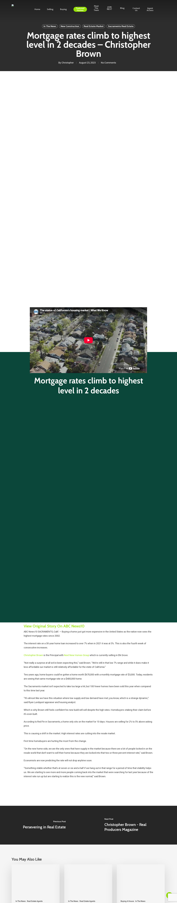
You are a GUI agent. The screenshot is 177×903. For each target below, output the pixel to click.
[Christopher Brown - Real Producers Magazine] (132, 825)
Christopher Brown (33, 655)
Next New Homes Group (76, 655)
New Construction (70, 26)
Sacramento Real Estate (120, 26)
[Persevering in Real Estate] (44, 825)
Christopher (68, 62)
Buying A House (127, 901)
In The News (50, 26)
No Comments (108, 62)
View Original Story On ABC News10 (54, 626)
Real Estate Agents (35, 901)
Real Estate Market (94, 26)
